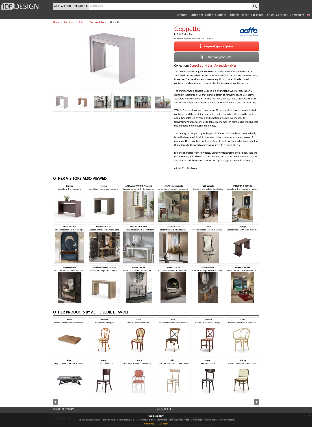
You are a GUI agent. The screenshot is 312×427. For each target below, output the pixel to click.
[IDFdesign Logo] (26, 6)
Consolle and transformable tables (213, 65)
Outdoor (220, 15)
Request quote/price (217, 46)
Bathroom (196, 15)
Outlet (270, 15)
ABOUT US (164, 409)
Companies (297, 15)
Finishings (257, 15)
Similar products (218, 57)
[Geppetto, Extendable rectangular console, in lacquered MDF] (62, 102)
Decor (245, 15)
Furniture (181, 15)
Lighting (234, 15)
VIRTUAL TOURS (63, 409)
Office (209, 15)
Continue (149, 423)
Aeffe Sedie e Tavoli (185, 34)
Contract (282, 15)
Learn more (163, 424)
